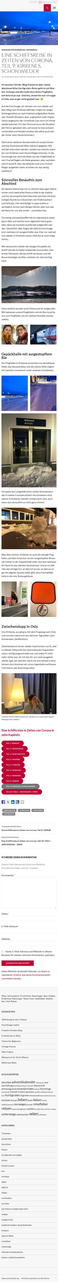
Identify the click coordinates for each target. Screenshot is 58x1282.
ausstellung (7, 1085)
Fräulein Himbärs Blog (11, 1030)
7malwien (6, 1133)
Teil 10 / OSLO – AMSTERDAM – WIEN (22, 792)
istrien (4, 1160)
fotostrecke (5, 1092)
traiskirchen (39, 1109)
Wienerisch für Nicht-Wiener (15, 1057)
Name (5, 913)
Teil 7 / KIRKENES (13, 775)
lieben (37, 1100)
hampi (4, 1149)
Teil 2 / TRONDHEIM (14, 748)
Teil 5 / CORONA (13, 765)
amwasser (40, 1082)
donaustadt (39, 1085)
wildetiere (43, 1115)
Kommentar (8, 875)
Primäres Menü (54, 7)
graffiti (37, 1092)
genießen (30, 1092)
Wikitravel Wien (9, 1062)
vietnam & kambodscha (12, 1252)
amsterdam (6, 1138)
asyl (46, 1082)
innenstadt (35, 1095)
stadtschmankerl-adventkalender (16, 1225)
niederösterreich (7, 1105)
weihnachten (23, 1114)
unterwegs (31, 50)
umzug (53, 1109)
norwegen (24, 810)
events (36, 1089)
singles (4, 1214)
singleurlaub (7, 1219)
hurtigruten (9, 810)
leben (22, 1099)
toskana (5, 1230)
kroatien (5, 1176)
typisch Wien (7, 1236)
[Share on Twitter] (8, 802)
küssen (14, 1100)
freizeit (13, 1091)
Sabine (22, 77)
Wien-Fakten (7, 1052)
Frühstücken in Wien (11, 1035)
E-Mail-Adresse (10, 926)
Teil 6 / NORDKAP (13, 770)
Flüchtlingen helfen (10, 1025)
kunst (53, 1096)
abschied (6, 1082)
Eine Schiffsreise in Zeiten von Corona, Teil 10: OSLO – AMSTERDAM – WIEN (26, 841)
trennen (47, 1109)
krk (2, 1171)
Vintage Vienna (8, 1046)
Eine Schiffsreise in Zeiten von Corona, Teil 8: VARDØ (26, 828)
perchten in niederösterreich (14, 1209)
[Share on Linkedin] (13, 802)
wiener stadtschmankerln (13, 1257)
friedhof (21, 1092)
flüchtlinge (45, 1088)
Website (5, 938)
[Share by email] (22, 802)
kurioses (6, 1100)
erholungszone (9, 1088)
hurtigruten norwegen (13, 50)
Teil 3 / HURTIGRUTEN (15, 754)
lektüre (4, 1187)
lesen (30, 1100)
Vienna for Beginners (11, 1041)
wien (33, 1113)
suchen (31, 1108)
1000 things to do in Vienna (14, 1019)
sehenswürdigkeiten (19, 1109)
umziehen (5, 1241)
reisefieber (38, 810)
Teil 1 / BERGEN (12, 743)
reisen (6, 1108)
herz (3, 1096)
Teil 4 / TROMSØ (13, 759)
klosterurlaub (7, 1165)
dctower (30, 1086)
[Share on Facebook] (3, 802)
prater (30, 1104)
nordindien (6, 1198)
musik (44, 1100)
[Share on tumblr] (17, 802)
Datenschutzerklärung (10, 1278)
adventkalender (24, 1082)
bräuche (24, 1086)
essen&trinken (25, 1088)
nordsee (5, 1203)
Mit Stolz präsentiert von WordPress (35, 1278)
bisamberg (17, 1086)
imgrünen (24, 1095)
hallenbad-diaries (46, 1092)
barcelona (6, 1144)
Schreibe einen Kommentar (40, 77)
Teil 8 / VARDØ (12, 781)
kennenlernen (45, 1095)
